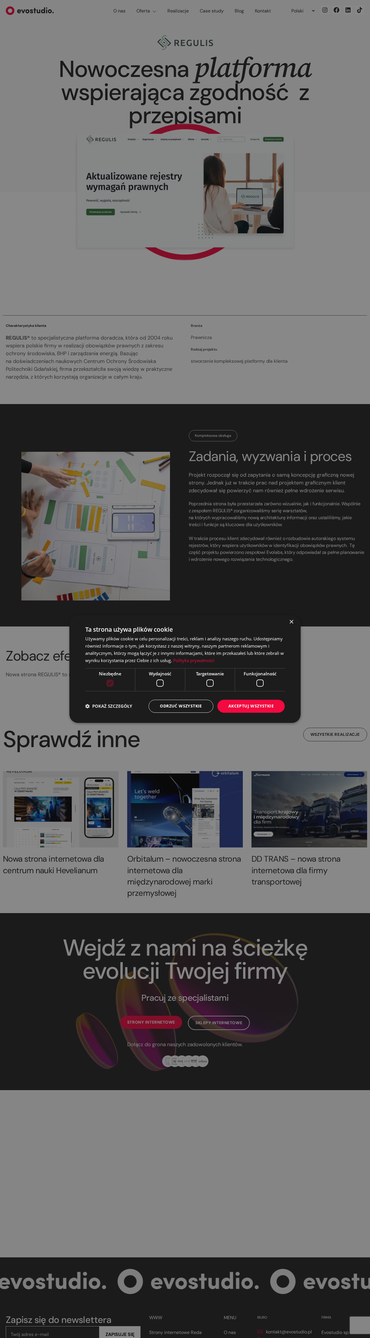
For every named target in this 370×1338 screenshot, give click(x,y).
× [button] (291, 622)
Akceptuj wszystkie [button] (251, 706)
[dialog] (185, 669)
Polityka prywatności (193, 660)
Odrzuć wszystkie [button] (181, 706)
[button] (108, 706)
